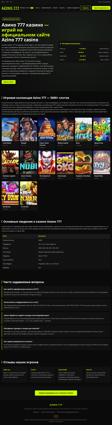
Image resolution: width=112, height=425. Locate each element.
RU (11, 2)
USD (7, 2)
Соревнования (46, 8)
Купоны (62, 8)
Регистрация (106, 2)
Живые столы (26, 8)
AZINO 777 (10, 8)
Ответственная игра (48, 412)
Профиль (86, 8)
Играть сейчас (9, 82)
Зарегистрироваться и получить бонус (56, 393)
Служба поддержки (73, 8)
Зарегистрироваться (101, 8)
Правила (36, 412)
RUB (3, 2)
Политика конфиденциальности (68, 412)
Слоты (37, 8)
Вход (99, 2)
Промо (55, 8)
